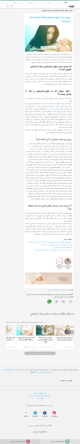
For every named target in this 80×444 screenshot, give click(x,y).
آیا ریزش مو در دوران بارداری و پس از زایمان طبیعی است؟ (52, 250)
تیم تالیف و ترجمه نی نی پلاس (57, 290)
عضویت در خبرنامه (66, 380)
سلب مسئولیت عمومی (40, 393)
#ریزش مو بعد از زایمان (34, 294)
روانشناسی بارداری (69, 347)
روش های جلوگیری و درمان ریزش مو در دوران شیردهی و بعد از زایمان (49, 242)
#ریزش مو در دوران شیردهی (51, 294)
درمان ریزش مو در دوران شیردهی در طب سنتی (55, 244)
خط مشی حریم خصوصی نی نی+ (40, 395)
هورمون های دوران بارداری (62, 247)
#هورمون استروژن (67, 294)
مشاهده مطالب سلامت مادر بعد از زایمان (40, 353)
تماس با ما (40, 398)
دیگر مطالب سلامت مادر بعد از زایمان (51, 314)
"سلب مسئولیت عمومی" (16, 369)
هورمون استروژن (54, 109)
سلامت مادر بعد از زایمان (48, 347)
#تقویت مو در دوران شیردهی (63, 297)
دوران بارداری (65, 167)
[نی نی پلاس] (71, 6)
